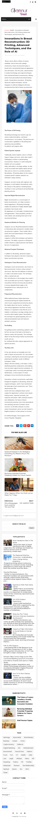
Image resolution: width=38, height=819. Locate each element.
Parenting (6, 762)
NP (33, 758)
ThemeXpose (22, 816)
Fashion (29, 751)
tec (21, 769)
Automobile (17, 737)
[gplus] (17, 813)
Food (5, 755)
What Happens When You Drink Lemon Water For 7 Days (19, 494)
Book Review (28, 737)
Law (4, 758)
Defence (20, 744)
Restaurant (7, 765)
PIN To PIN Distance (11, 646)
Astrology (6, 737)
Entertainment (28, 748)
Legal (11, 758)
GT (17, 755)
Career (14, 741)
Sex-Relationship (28, 765)
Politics (15, 762)
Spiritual (6, 769)
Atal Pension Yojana (24, 720)
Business (6, 741)
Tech (27, 769)
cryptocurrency (8, 744)
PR (22, 762)
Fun (11, 755)
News (27, 758)
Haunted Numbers (10, 572)
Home (7, 30)
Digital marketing (9, 748)
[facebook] (30, 2)
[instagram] (35, 2)
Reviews (16, 765)
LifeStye (19, 758)
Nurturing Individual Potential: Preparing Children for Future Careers (18, 474)
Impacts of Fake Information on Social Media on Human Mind (23, 631)
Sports (14, 769)
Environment (7, 751)
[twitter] (32, 2)
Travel (5, 772)
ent (19, 748)
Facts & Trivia (19, 751)
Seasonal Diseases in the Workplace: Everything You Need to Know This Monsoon (17, 453)
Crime (22, 741)
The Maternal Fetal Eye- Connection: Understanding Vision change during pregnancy (22, 558)
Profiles (28, 762)
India (30, 755)
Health (12, 30)
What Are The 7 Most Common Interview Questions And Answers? (23, 616)
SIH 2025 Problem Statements (19, 600)
